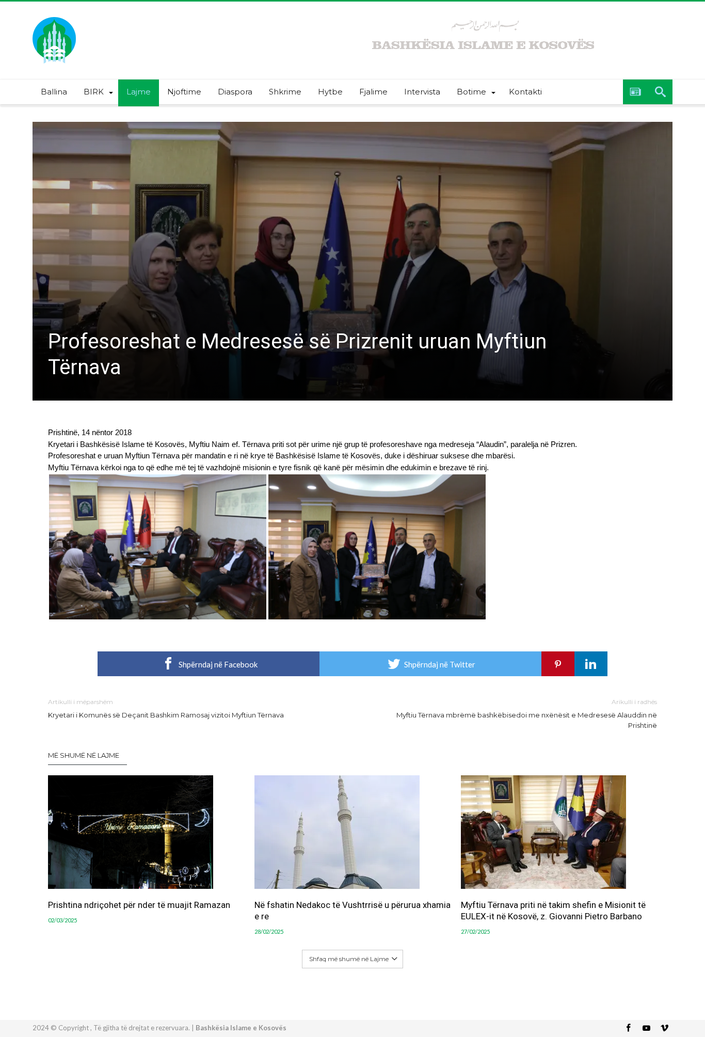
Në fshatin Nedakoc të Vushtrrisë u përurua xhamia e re (352, 910)
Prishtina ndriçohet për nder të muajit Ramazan (139, 905)
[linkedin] (590, 663)
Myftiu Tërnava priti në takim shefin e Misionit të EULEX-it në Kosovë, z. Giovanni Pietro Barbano (553, 910)
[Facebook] (628, 1028)
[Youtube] (646, 1028)
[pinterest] (557, 663)
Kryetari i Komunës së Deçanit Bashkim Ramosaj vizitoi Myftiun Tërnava (166, 708)
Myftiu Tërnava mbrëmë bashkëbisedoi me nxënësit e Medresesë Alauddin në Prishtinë (526, 713)
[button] (157, 546)
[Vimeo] (664, 1028)
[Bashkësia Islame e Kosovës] (54, 16)
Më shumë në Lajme (83, 755)
